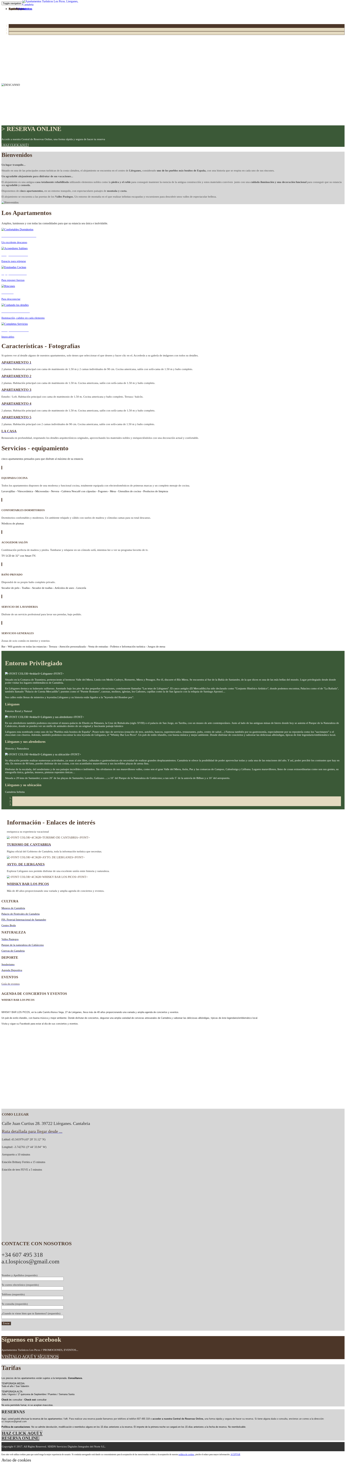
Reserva (13, 8)
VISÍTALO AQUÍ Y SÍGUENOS (30, 1356)
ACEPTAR (235, 1454)
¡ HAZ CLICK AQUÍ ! (15, 145)
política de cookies (186, 1454)
